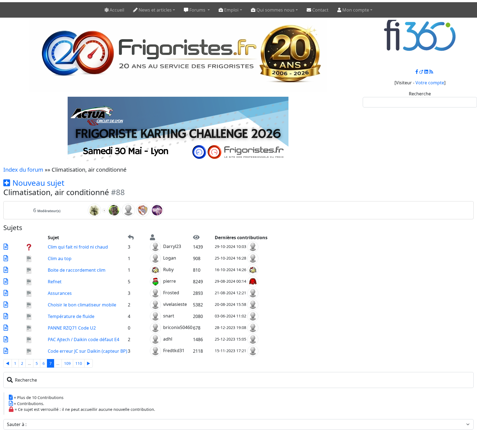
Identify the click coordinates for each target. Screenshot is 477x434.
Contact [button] (319, 10)
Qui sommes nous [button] (275, 10)
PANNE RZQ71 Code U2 (72, 328)
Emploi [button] (231, 10)
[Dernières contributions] (6, 247)
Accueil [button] (116, 10)
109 (67, 363)
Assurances (60, 293)
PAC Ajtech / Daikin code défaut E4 (83, 339)
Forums (197, 10)
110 (78, 363)
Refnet (55, 282)
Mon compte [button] (355, 10)
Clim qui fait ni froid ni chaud (78, 247)
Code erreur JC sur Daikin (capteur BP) (87, 351)
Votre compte (429, 83)
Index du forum (23, 169)
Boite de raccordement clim (76, 270)
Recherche (420, 94)
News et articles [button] (154, 10)
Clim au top (59, 258)
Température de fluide (71, 316)
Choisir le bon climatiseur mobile (82, 305)
